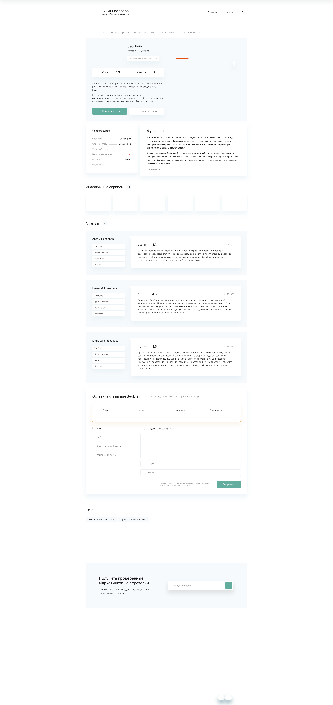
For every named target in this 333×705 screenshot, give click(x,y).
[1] (100, 414)
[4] (113, 414)
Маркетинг (140, 673)
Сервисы (102, 32)
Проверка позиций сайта (189, 32)
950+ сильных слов (96, 673)
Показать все (153, 169)
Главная (212, 12)
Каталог (229, 12)
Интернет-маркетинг (120, 32)
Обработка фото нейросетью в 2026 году (107, 681)
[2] (105, 414)
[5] (118, 414)
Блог (244, 12)
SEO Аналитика (167, 32)
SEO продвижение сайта (145, 32)
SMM (137, 677)
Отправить (229, 484)
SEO (137, 681)
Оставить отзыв (149, 111)
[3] (109, 414)
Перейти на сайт (111, 111)
